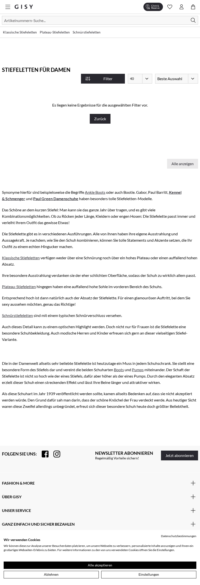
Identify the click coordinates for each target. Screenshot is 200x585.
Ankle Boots (95, 192)
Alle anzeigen (182, 163)
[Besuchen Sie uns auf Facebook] (43, 454)
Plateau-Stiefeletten (19, 286)
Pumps (138, 369)
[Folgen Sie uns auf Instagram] (54, 454)
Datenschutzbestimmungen (178, 536)
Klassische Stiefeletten (21, 257)
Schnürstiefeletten (17, 315)
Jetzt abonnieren (179, 455)
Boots (119, 369)
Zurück (100, 118)
